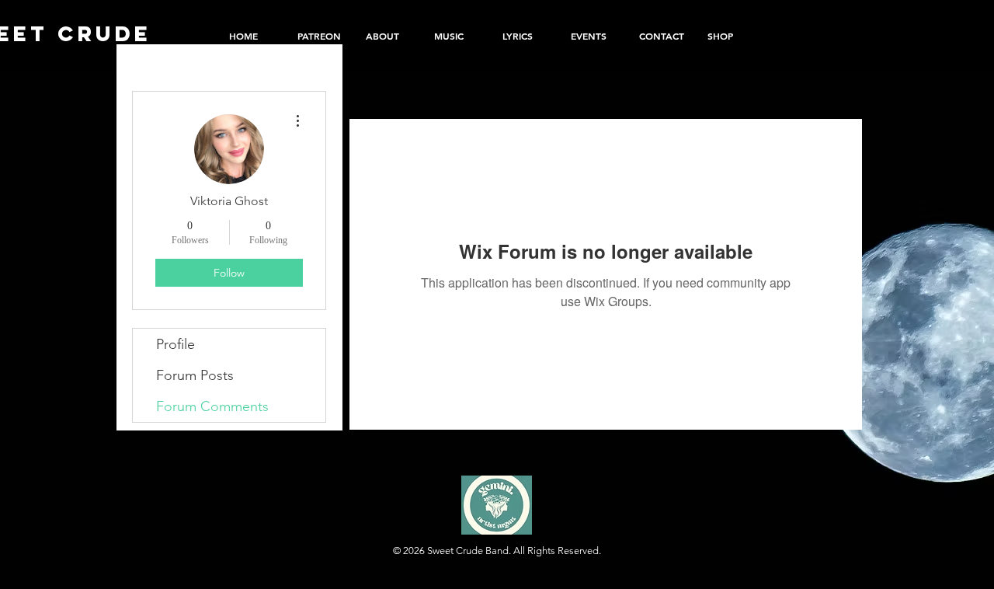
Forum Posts (195, 375)
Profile (175, 344)
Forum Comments (212, 406)
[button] (730, 36)
